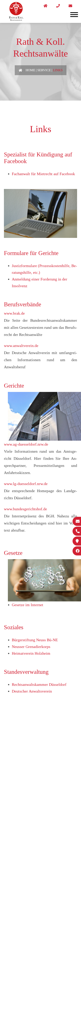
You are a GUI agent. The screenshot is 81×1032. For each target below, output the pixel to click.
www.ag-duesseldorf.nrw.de (26, 444)
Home (30, 70)
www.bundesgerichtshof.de (25, 509)
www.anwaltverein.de (21, 345)
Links (58, 70)
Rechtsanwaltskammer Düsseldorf (39, 684)
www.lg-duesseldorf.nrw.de (26, 483)
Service (44, 70)
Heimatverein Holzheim (31, 653)
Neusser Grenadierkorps (31, 646)
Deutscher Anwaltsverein (32, 691)
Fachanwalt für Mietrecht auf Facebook (43, 174)
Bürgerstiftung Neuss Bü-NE (35, 640)
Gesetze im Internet (27, 605)
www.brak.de (14, 313)
